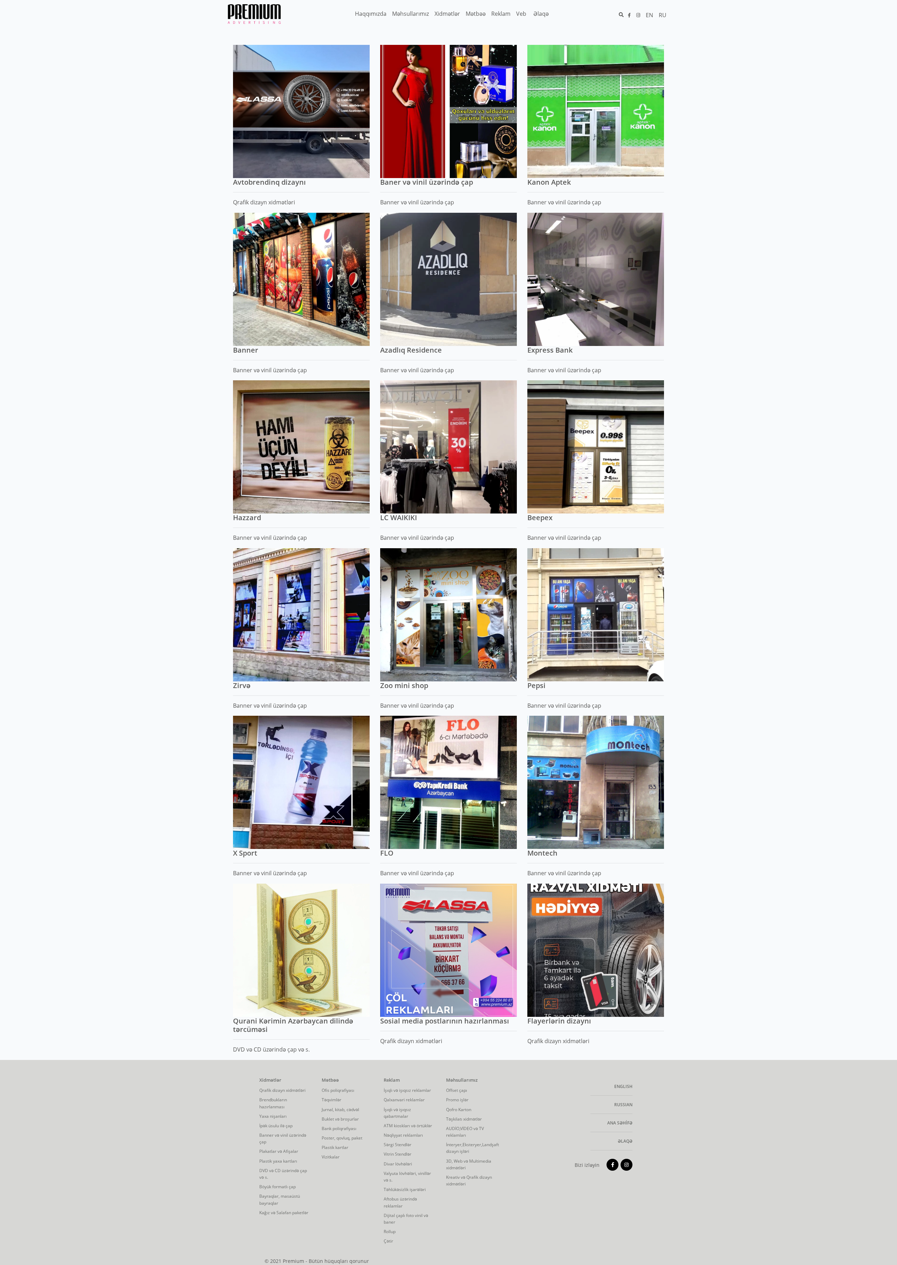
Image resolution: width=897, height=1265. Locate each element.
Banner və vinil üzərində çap (282, 1138)
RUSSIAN (623, 1105)
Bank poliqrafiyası (339, 1128)
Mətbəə (330, 1080)
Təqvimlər (331, 1100)
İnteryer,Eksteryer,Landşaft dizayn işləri (472, 1148)
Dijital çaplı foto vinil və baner (406, 1218)
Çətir (388, 1241)
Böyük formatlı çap (277, 1187)
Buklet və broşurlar (340, 1119)
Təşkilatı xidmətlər (464, 1119)
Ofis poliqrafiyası (338, 1090)
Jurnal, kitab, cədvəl (340, 1110)
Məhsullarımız (462, 1080)
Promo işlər (457, 1100)
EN (649, 15)
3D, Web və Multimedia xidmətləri (468, 1164)
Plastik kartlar (335, 1147)
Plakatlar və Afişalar (278, 1151)
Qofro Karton (458, 1110)
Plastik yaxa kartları (278, 1161)
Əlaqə (625, 1141)
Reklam (392, 1080)
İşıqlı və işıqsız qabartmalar (397, 1113)
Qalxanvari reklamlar (404, 1100)
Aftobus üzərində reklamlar (400, 1202)
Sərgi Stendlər (397, 1145)
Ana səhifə (619, 1123)
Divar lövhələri (398, 1164)
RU (662, 15)
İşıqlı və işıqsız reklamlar (407, 1090)
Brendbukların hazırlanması (273, 1103)
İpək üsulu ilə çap (276, 1126)
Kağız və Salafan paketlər (283, 1213)
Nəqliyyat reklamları (403, 1135)
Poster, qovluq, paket (342, 1138)
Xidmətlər (270, 1080)
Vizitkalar (331, 1157)
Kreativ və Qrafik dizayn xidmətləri (469, 1180)
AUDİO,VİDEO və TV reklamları (465, 1131)
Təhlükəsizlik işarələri (405, 1189)
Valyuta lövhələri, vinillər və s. (407, 1176)
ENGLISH (623, 1086)
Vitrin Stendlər (397, 1154)
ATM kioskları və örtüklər (408, 1126)
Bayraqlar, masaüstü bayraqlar (279, 1199)
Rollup (390, 1232)
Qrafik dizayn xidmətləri (282, 1090)
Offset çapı (456, 1090)
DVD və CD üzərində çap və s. (283, 1174)
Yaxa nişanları (273, 1116)
